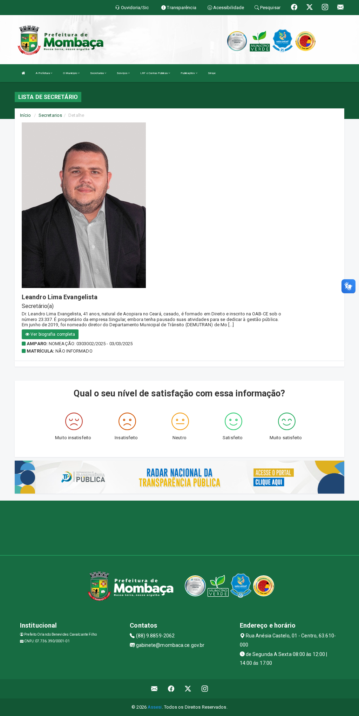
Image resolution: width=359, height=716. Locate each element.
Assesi (155, 707)
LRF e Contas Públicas (154, 73)
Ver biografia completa (52, 334)
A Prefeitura (43, 73)
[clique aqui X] (188, 689)
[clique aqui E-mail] (154, 689)
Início (25, 115)
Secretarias (97, 73)
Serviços (122, 73)
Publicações (188, 73)
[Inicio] (23, 73)
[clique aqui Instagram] (205, 689)
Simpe (212, 73)
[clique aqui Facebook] (171, 689)
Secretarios (50, 115)
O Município (70, 73)
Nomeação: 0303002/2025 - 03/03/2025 (91, 343)
